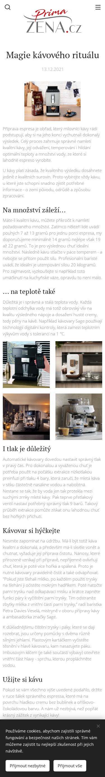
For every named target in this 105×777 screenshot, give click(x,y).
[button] (7, 7)
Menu (98, 7)
